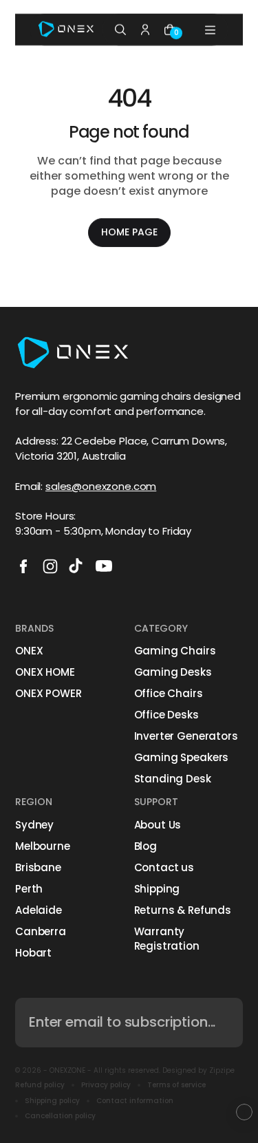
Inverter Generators (186, 736)
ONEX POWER (48, 693)
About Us (158, 825)
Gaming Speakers (181, 757)
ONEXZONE (67, 1070)
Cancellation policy (60, 1116)
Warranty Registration (167, 938)
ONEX (29, 650)
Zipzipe (222, 1070)
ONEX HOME (45, 672)
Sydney (34, 825)
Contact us (164, 867)
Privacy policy (106, 1085)
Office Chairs (168, 693)
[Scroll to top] (244, 1112)
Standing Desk (172, 778)
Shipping (157, 889)
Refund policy (40, 1085)
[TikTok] (77, 566)
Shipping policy (52, 1101)
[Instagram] (50, 566)
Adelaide (38, 910)
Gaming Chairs (175, 650)
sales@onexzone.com (100, 486)
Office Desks (166, 714)
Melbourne (42, 846)
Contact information (134, 1101)
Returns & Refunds (182, 910)
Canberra (40, 931)
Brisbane (38, 867)
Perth (29, 889)
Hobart (33, 953)
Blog (145, 846)
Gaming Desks (173, 672)
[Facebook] (23, 566)
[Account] (145, 29)
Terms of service (176, 1085)
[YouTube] (104, 566)
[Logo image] (66, 30)
